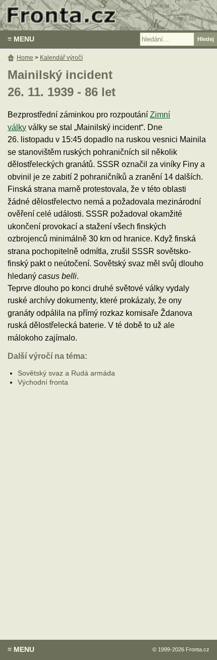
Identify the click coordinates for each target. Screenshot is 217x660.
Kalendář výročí (61, 57)
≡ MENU (21, 39)
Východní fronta (43, 382)
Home (25, 57)
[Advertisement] (108, 505)
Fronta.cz (197, 649)
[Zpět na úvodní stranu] (108, 15)
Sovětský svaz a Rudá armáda (66, 373)
